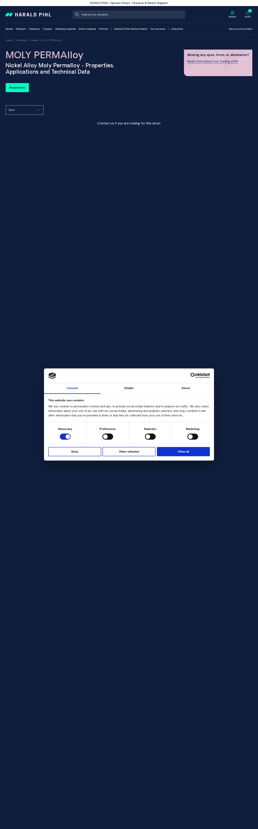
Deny (74, 451)
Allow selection (129, 451)
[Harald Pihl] (28, 14)
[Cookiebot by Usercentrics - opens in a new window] (193, 376)
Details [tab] (129, 388)
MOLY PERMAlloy (52, 40)
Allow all (183, 451)
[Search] (77, 14)
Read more (17, 87)
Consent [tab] (72, 388)
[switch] (107, 437)
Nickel (34, 40)
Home (9, 40)
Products (21, 40)
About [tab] (186, 388)
